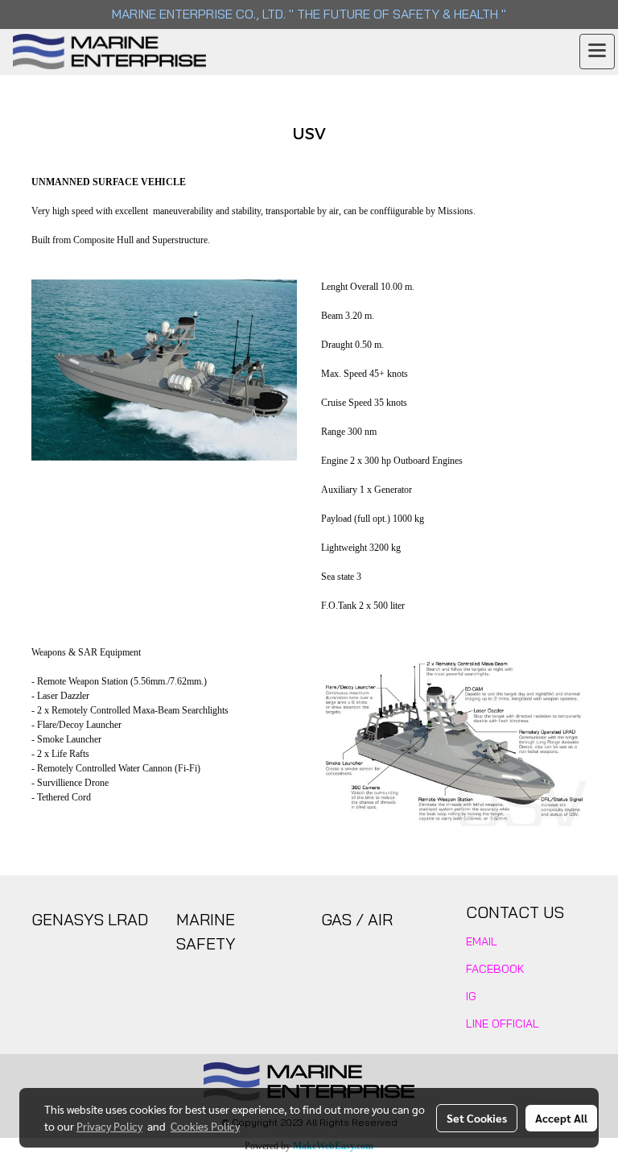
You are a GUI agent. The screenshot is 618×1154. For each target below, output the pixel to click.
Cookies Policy (205, 1126)
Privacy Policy (109, 1126)
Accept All (561, 1118)
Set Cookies (477, 1118)
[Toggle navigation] (597, 51)
